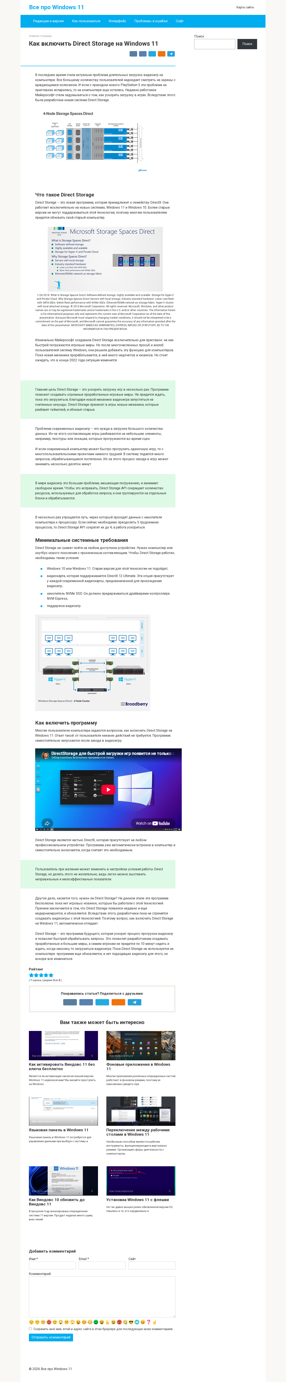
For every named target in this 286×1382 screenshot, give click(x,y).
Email (84, 1259)
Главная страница (40, 35)
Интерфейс (117, 21)
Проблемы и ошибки (150, 21)
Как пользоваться (86, 21)
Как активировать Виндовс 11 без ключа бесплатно (62, 1066)
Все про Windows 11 (56, 7)
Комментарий (40, 1274)
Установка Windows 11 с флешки (137, 1199)
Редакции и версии (48, 21)
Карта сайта (245, 7)
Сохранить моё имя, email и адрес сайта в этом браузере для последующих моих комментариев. (103, 1329)
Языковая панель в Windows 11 (59, 1130)
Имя (33, 1259)
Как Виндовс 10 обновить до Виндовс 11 (57, 1201)
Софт (180, 21)
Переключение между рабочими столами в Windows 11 (138, 1132)
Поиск (199, 36)
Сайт (132, 1259)
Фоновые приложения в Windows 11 (138, 1066)
